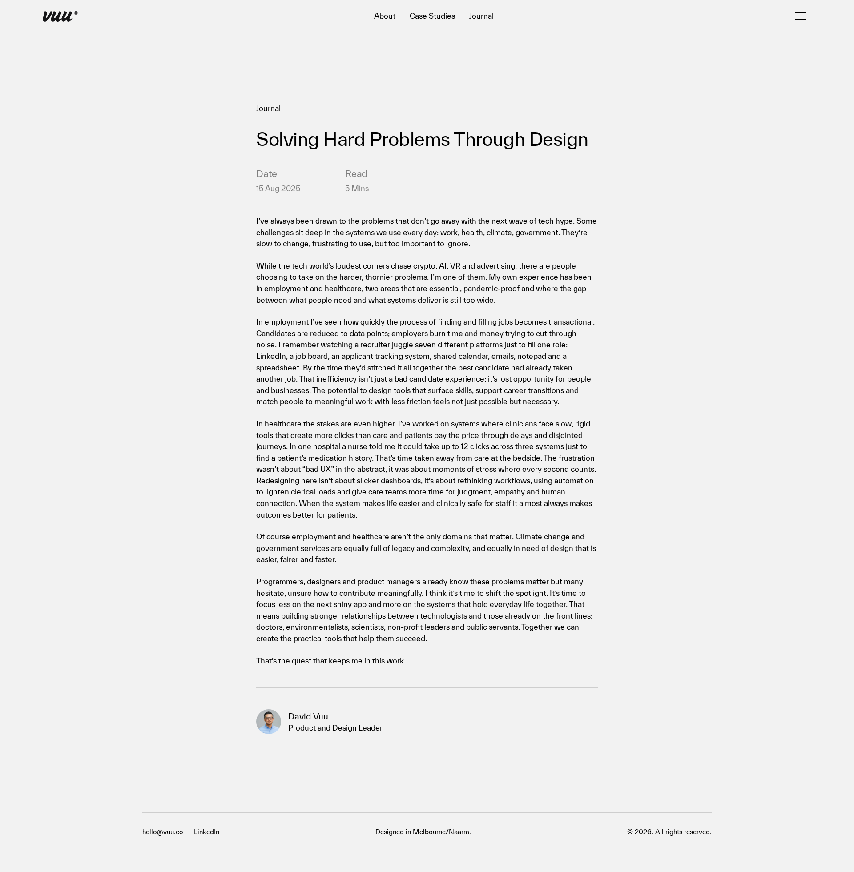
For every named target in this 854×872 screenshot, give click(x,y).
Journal (481, 16)
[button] (800, 16)
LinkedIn (206, 832)
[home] (60, 17)
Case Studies (432, 16)
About (384, 16)
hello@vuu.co (162, 832)
